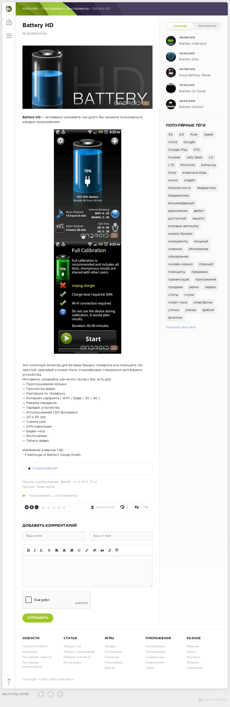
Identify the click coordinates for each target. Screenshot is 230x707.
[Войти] (9, 22)
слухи (189, 295)
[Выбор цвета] (87, 550)
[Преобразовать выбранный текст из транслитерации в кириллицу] (109, 550)
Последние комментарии (32, 664)
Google (189, 142)
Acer (194, 134)
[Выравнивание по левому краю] (57, 550)
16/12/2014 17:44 (34, 34)
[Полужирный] (28, 550)
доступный (177, 218)
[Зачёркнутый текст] (49, 550)
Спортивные (114, 662)
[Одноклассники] (32, 507)
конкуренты (178, 241)
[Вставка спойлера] (117, 550)
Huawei (174, 157)
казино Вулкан (180, 234)
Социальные (155, 657)
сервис (210, 287)
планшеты (176, 272)
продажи (175, 287)
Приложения (39, 495)
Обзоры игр (72, 646)
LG (211, 157)
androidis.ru (66, 679)
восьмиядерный (181, 203)
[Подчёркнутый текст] (41, 550)
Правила (193, 662)
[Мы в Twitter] (50, 694)
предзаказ (199, 272)
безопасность (179, 188)
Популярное (207, 26)
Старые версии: (45, 468)
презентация (178, 279)
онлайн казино (180, 264)
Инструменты (66, 495)
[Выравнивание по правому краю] (71, 550)
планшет (206, 264)
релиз (194, 287)
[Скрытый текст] (95, 550)
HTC (197, 150)
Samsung (208, 165)
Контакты (194, 657)
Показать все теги (180, 327)
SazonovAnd (105, 507)
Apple (208, 134)
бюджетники (178, 195)
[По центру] (64, 550)
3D (170, 134)
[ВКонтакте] (27, 507)
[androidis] (9, 9)
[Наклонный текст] (35, 550)
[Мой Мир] (37, 507)
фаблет (208, 310)
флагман (175, 317)
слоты (173, 295)
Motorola (187, 165)
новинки (175, 249)
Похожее (180, 26)
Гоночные (112, 657)
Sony (172, 172)
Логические (113, 652)
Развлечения (155, 662)
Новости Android (34, 646)
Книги (191, 652)
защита (198, 218)
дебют (199, 211)
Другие (110, 668)
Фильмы (193, 646)
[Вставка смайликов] (79, 550)
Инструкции (72, 662)
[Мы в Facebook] (60, 694)
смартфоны (202, 302)
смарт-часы (177, 302)
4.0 (181, 134)
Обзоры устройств (77, 657)
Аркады (110, 646)
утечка (173, 310)
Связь (150, 668)
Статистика (195, 668)
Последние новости (36, 657)
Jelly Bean (194, 157)
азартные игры (194, 172)
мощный (201, 241)
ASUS (172, 142)
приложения (205, 279)
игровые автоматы (183, 226)
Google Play (177, 150)
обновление (198, 249)
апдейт (189, 180)
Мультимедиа (155, 652)
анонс (173, 180)
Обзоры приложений (79, 652)
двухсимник (178, 211)
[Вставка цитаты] (102, 550)
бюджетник (206, 188)
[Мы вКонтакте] (41, 694)
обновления (178, 256)
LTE (171, 165)
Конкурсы (29, 652)
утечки (190, 310)
